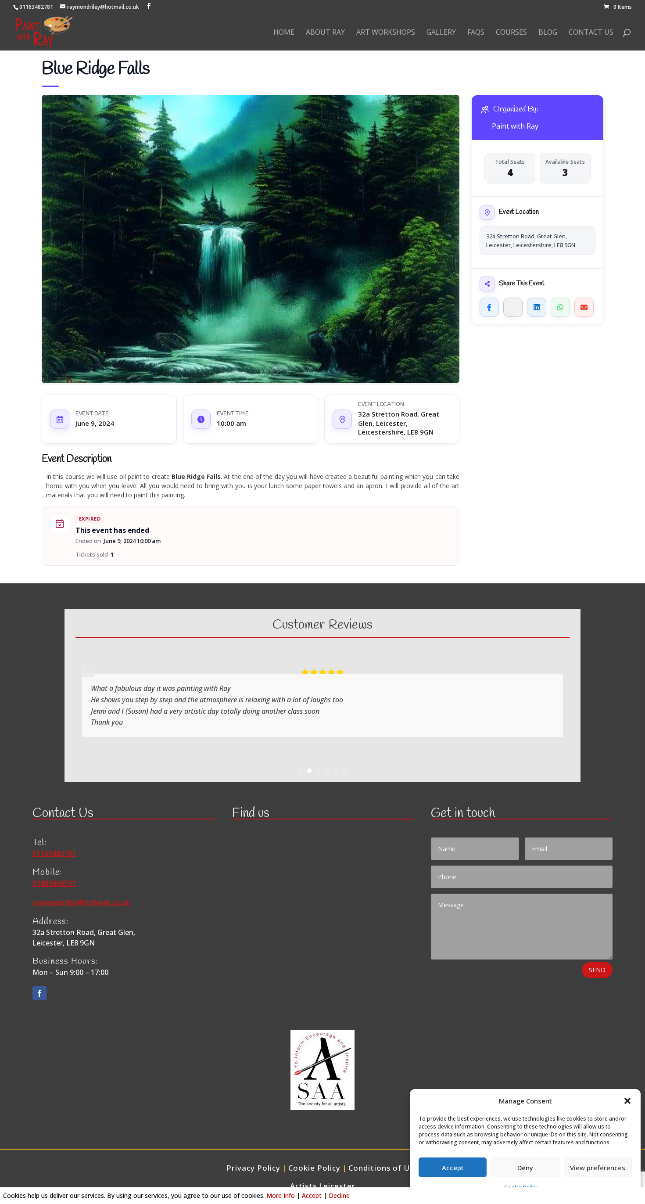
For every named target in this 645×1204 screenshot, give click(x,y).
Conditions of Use (383, 1168)
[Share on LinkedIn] (536, 307)
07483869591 (54, 883)
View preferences (597, 1167)
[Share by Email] (584, 307)
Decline (339, 1195)
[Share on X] (513, 307)
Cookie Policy (314, 1168)
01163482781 (36, 7)
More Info (280, 1195)
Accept (453, 1167)
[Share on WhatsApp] (560, 307)
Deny (525, 1167)
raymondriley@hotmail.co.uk (81, 902)
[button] (627, 1100)
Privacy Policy (253, 1168)
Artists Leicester (322, 1186)
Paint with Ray (515, 126)
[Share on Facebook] (489, 307)
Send (597, 970)
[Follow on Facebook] (39, 993)
